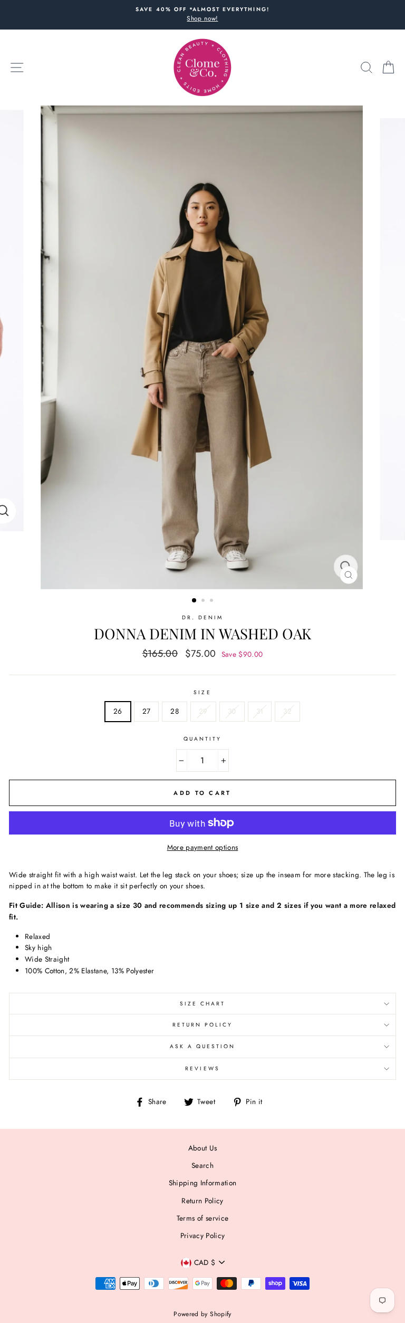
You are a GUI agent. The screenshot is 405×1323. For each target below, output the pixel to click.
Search (202, 1165)
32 (287, 711)
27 (146, 711)
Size (202, 692)
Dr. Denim (203, 617)
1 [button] (194, 600)
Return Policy (202, 1025)
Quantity (202, 739)
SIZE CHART (203, 1004)
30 (232, 711)
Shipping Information (203, 1182)
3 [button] (212, 601)
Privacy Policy (202, 1235)
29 (203, 711)
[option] (202, 14)
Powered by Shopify (202, 1314)
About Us (202, 1148)
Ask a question (203, 1046)
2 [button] (204, 601)
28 (174, 711)
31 (260, 711)
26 (117, 711)
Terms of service (202, 1218)
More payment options (202, 847)
